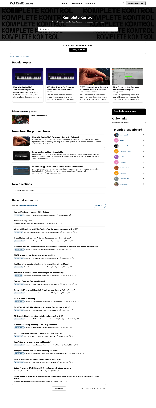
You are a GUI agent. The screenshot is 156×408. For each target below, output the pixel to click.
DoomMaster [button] (124, 179)
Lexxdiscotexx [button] (36, 275)
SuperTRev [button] (36, 284)
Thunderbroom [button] (125, 151)
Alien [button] (122, 140)
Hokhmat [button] (36, 319)
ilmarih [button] (23, 371)
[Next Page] (100, 388)
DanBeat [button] (123, 173)
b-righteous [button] (36, 258)
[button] (116, 135)
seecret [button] (33, 267)
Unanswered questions (129, 123)
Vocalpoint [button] (36, 241)
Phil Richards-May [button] (39, 353)
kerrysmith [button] (36, 293)
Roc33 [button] (35, 249)
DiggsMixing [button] (37, 327)
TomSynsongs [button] (35, 232)
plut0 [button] (122, 157)
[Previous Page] (95, 388)
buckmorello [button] (124, 146)
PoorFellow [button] (40, 223)
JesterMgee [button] (55, 232)
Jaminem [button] (35, 215)
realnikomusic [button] (37, 345)
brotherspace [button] (37, 301)
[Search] (124, 3)
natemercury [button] (124, 168)
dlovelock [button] (34, 336)
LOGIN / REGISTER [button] (78, 50)
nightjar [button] (53, 241)
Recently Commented (27, 206)
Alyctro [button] (23, 223)
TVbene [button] (123, 162)
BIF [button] (52, 293)
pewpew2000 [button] (37, 310)
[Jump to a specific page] (104, 388)
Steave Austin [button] (25, 381)
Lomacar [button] (53, 362)
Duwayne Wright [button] (55, 319)
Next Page (59, 388)
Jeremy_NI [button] (54, 258)
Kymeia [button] (55, 310)
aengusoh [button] (36, 362)
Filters (97, 206)
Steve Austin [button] (45, 381)
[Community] (21, 3)
